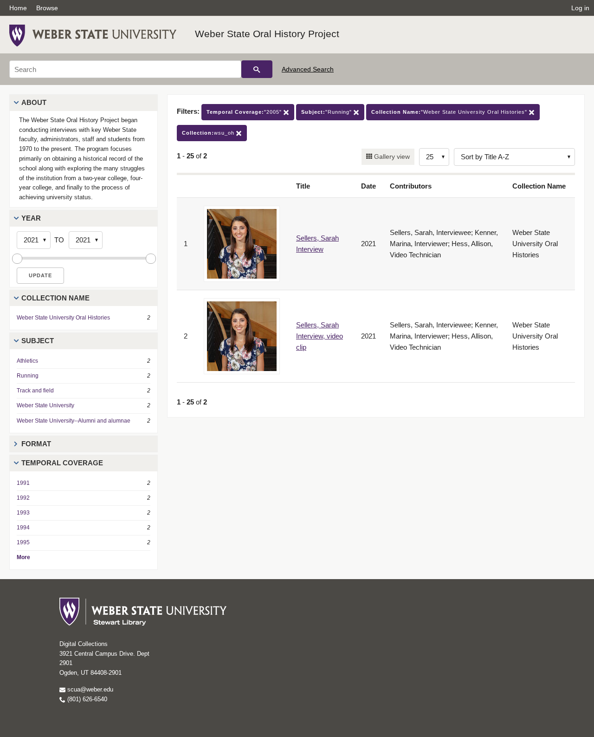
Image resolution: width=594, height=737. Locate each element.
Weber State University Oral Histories (63, 317)
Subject (37, 341)
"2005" (245, 112)
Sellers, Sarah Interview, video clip (319, 336)
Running (28, 375)
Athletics (27, 361)
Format (36, 444)
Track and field (35, 390)
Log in (580, 8)
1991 (23, 483)
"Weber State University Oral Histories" (450, 112)
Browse (47, 8)
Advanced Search (308, 69)
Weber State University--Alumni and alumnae (73, 420)
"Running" (327, 112)
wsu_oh (209, 133)
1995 (23, 542)
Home (18, 8)
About (33, 102)
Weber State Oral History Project (267, 33)
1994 (23, 527)
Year (31, 218)
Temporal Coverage (62, 463)
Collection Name (55, 298)
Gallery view (391, 156)
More (23, 557)
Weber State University (45, 405)
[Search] (256, 69)
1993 (23, 512)
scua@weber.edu (89, 689)
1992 (23, 498)
